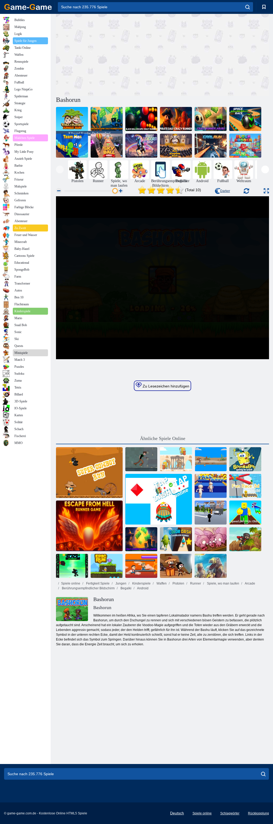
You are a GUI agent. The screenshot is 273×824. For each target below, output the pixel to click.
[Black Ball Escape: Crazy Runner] (141, 119)
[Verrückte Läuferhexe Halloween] (141, 539)
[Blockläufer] (245, 146)
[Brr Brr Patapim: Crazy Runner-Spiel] (107, 119)
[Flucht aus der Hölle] (89, 526)
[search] (247, 7)
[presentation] (60, 169)
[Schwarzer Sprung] (72, 566)
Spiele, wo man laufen (222, 583)
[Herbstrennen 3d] (211, 486)
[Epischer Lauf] (107, 566)
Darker (225, 191)
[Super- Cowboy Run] (89, 472)
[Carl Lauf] (211, 146)
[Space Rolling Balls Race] (245, 119)
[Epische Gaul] (176, 459)
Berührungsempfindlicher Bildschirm (88, 588)
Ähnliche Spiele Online (162, 438)
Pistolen (178, 583)
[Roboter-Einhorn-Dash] (141, 146)
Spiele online (70, 583)
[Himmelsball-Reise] (107, 146)
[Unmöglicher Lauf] (211, 459)
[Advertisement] (109, 54)
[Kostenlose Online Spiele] (28, 7)
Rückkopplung (258, 813)
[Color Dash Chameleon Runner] (176, 539)
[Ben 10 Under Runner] (141, 459)
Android (142, 588)
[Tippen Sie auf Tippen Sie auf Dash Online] (158, 499)
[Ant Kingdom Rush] (176, 146)
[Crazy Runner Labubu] (211, 119)
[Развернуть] (266, 190)
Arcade (249, 583)
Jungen (120, 583)
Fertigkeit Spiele (97, 583)
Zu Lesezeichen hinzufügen (165, 386)
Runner (195, 583)
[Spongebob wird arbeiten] (245, 459)
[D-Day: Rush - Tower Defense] (211, 566)
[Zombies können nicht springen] (176, 566)
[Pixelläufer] (141, 566)
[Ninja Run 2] (245, 539)
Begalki (125, 588)
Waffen (161, 583)
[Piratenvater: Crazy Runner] (176, 119)
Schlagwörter (229, 813)
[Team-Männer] (72, 146)
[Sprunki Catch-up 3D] (211, 513)
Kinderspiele (141, 583)
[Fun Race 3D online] (245, 486)
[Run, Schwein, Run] (211, 539)
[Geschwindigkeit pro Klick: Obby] (245, 513)
